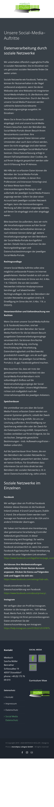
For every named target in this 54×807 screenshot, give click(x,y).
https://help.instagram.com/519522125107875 (27, 628)
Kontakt (9, 697)
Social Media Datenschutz (12, 718)
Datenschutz (12, 710)
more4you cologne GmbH (22, 747)
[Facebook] (33, 658)
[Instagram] (42, 658)
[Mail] (33, 667)
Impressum (11, 703)
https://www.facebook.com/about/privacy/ (25, 593)
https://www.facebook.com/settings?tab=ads (26, 579)
